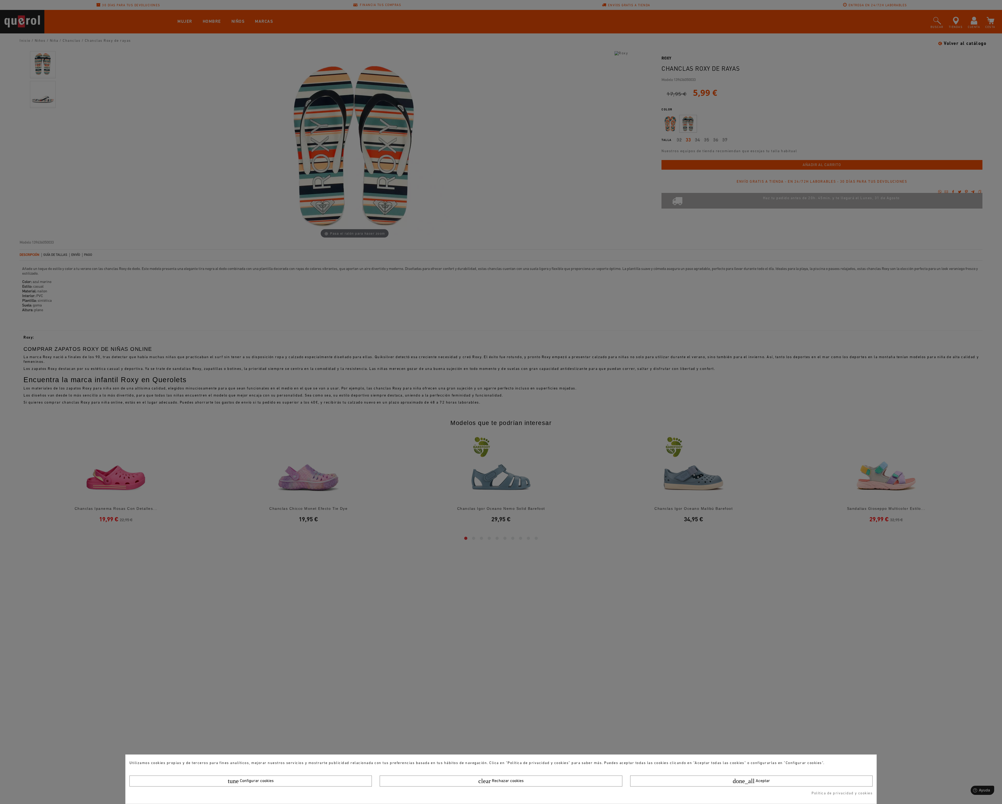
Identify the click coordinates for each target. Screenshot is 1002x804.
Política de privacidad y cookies (842, 793)
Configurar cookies (251, 781)
